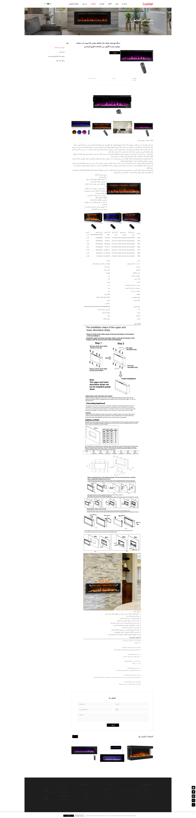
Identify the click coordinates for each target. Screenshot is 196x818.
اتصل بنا (124, 4)
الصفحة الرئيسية (73, 4)
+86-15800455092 (61, 796)
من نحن (84, 4)
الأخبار (109, 4)
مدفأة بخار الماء (60, 60)
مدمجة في (62, 52)
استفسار (115, 52)
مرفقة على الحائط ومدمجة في (56, 56)
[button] (76, 736)
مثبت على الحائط (132, 23)
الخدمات (101, 4)
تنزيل (116, 4)
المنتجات (93, 4)
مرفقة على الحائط (60, 47)
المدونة (83, 807)
